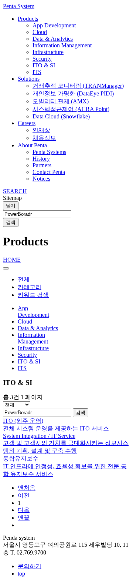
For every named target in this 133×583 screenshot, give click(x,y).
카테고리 (29, 287)
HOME (12, 260)
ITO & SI (44, 65)
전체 (24, 279)
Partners (42, 165)
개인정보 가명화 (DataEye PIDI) (73, 93)
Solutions (29, 79)
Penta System (18, 6)
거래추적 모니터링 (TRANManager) (78, 86)
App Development (54, 25)
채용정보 (44, 138)
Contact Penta (49, 172)
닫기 (11, 205)
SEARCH (15, 191)
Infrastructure (48, 52)
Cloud (40, 32)
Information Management (62, 45)
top (21, 573)
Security (42, 59)
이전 (24, 495)
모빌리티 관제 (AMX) (61, 101)
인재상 (41, 130)
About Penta (32, 145)
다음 (24, 510)
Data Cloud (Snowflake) (61, 116)
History (41, 158)
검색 (11, 222)
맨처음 (26, 488)
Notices (41, 178)
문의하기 (29, 566)
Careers (26, 123)
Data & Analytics (53, 39)
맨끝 (24, 518)
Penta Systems (49, 152)
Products (28, 19)
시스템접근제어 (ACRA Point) (71, 109)
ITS (37, 72)
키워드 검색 (33, 295)
